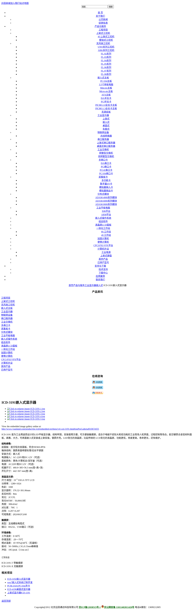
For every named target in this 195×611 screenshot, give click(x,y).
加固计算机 (7, 352)
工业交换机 (7, 322)
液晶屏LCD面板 (9, 346)
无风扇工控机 (8, 305)
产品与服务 (79, 285)
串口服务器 (7, 318)
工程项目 (5, 298)
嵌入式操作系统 (9, 339)
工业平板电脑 (8, 335)
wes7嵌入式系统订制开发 (20, 582)
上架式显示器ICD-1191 (18, 592)
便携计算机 (7, 356)
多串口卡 (5, 325)
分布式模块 (7, 332)
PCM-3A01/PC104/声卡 (18, 586)
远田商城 (5, 3)
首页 (71, 285)
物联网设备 (7, 315)
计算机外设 (7, 363)
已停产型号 (7, 370)
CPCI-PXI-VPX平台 (11, 359)
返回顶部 (6, 601)
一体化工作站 (8, 349)
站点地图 (24, 3)
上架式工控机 (8, 301)
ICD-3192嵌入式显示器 (18, 579)
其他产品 (5, 366)
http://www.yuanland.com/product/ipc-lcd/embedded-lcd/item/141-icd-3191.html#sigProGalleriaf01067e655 (50, 429)
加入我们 (15, 3)
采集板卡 (5, 328)
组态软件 (5, 342)
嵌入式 (99, 285)
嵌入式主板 (7, 308)
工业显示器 (90, 285)
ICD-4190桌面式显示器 (18, 589)
